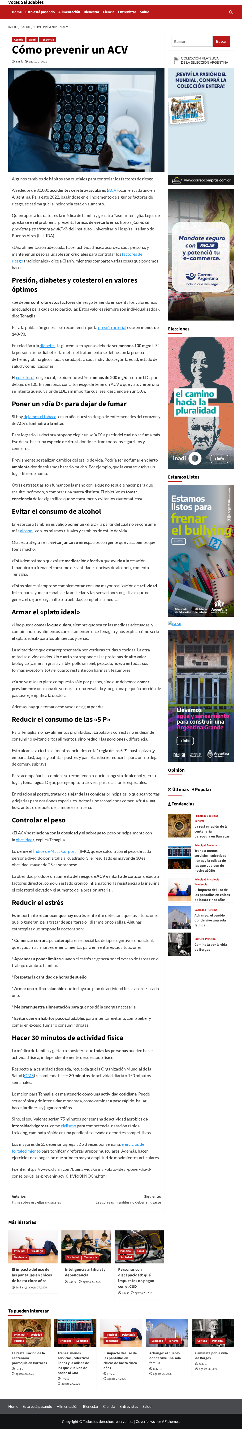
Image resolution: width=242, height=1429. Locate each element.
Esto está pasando (40, 12)
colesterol (25, 377)
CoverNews (145, 1421)
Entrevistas (127, 12)
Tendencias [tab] (182, 804)
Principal (19, 1251)
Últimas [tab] (180, 789)
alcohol (27, 530)
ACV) (113, 190)
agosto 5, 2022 (38, 61)
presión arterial (112, 327)
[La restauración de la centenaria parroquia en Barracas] (179, 825)
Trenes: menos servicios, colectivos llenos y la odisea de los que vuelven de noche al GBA (210, 860)
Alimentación (69, 12)
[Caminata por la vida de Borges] (179, 943)
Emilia (19, 61)
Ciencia (108, 12)
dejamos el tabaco (40, 416)
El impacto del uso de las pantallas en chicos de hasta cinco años (32, 1275)
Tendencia (47, 40)
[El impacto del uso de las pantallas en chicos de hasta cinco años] (179, 889)
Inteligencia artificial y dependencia (85, 1272)
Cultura (199, 939)
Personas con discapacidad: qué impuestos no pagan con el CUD (136, 1278)
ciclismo (69, 1125)
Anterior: (36, 1199)
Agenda (18, 40)
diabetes (48, 345)
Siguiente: (128, 1199)
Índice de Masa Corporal (55, 851)
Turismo (199, 821)
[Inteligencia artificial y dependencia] (86, 1246)
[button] (231, 12)
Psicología (36, 1251)
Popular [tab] (203, 789)
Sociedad (73, 1257)
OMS (29, 1075)
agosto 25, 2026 (92, 1282)
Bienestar (91, 12)
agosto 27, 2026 (37, 1288)
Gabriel (73, 1282)
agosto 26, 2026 (162, 1374)
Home (17, 12)
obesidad (24, 839)
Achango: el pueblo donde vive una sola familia (210, 920)
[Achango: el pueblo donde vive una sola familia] (179, 917)
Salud (144, 12)
